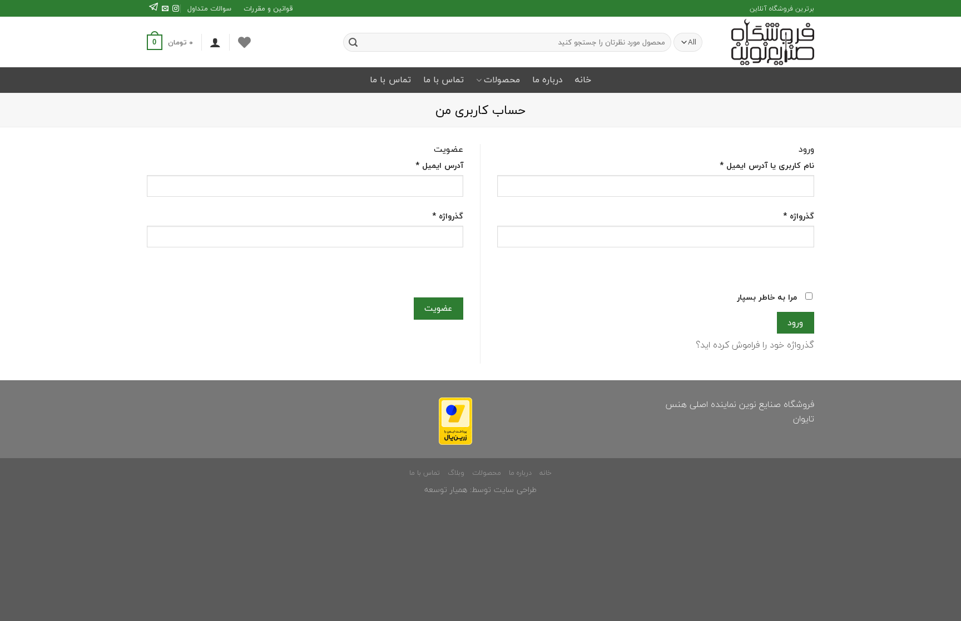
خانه (583, 79)
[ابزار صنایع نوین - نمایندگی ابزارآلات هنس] (768, 42)
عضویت (438, 308)
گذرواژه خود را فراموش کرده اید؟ (755, 344)
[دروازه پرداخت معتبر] (455, 420)
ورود (795, 322)
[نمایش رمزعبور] (803, 267)
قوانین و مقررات (268, 8)
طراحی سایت (515, 489)
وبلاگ (456, 473)
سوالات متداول (209, 8)
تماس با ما (443, 79)
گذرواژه (798, 216)
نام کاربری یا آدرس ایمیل (767, 165)
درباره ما (547, 79)
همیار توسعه (445, 489)
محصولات (502, 79)
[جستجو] (353, 42)
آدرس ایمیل (439, 165)
